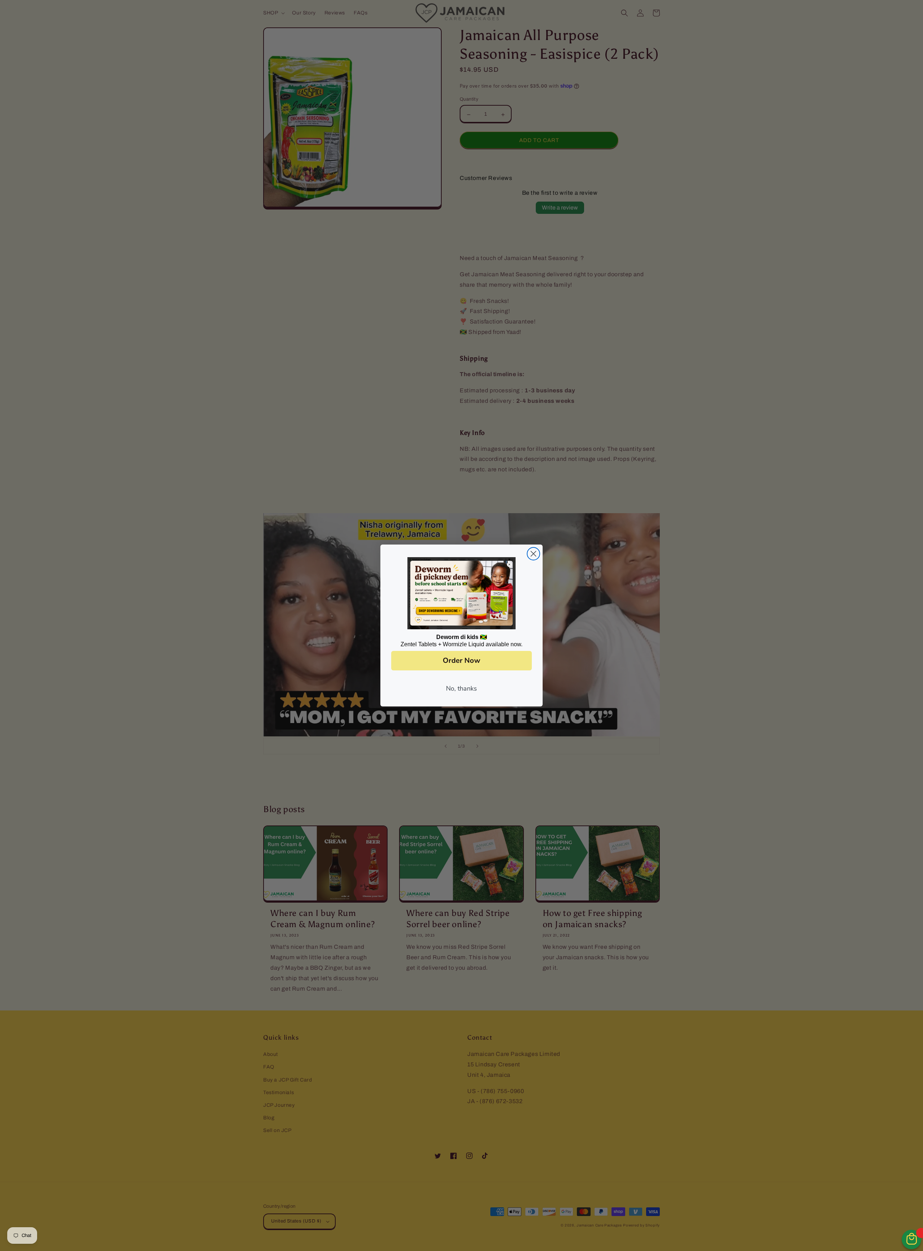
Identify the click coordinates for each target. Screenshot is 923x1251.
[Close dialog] (533, 553)
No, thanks (461, 688)
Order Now (461, 660)
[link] (461, 593)
